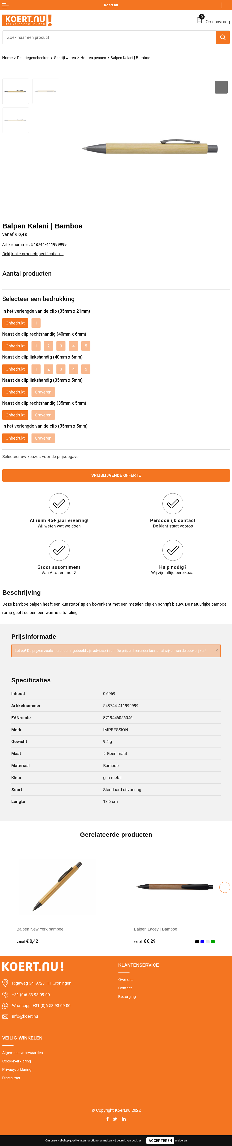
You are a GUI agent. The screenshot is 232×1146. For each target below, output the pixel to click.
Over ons (125, 979)
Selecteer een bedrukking (38, 299)
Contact (125, 988)
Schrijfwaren (65, 57)
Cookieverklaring (16, 1061)
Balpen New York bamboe (40, 929)
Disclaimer (11, 1078)
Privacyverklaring (16, 1069)
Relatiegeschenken (33, 57)
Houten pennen (93, 57)
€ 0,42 (27, 941)
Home (7, 57)
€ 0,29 (144, 941)
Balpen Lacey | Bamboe (155, 929)
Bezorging (127, 996)
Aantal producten (27, 273)
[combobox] (109, 37)
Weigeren (181, 1140)
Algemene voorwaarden (22, 1052)
